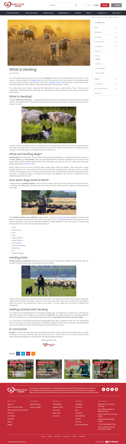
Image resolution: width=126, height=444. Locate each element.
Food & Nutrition (99, 42)
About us (43, 436)
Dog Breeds (63, 13)
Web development (99, 441)
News (96, 27)
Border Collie (30, 164)
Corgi (13, 235)
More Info (116, 13)
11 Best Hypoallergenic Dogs (107, 424)
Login (97, 5)
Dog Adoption (98, 46)
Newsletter (10, 419)
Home (93, 17)
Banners (9, 422)
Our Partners (11, 416)
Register (105, 5)
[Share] (33, 354)
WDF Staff (16, 73)
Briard (14, 227)
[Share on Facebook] (18, 354)
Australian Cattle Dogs (56, 82)
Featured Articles (15, 362)
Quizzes (78, 13)
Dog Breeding (98, 84)
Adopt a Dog (48, 13)
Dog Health (97, 37)
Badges (9, 424)
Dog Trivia (97, 51)
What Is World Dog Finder (15, 407)
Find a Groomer (32, 13)
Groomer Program (35, 407)
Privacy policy (66, 436)
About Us (10, 404)
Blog (88, 13)
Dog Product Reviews (101, 88)
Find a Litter (56, 410)
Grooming (98, 64)
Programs (102, 13)
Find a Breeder (12, 13)
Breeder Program (35, 404)
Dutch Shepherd (17, 243)
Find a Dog (56, 416)
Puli (13, 250)
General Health (99, 73)
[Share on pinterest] (28, 354)
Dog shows (97, 93)
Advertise (50, 436)
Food (67, 366)
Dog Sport (13, 364)
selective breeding (63, 217)
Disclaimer (74, 436)
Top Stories (78, 407)
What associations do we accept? (17, 410)
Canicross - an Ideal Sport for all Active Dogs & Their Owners (48, 372)
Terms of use (58, 436)
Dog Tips (97, 56)
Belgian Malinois (37, 80)
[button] (115, 28)
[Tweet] (23, 354)
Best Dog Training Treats (77, 374)
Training (104, 17)
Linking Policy (82, 436)
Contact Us (10, 413)
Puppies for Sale (58, 407)
